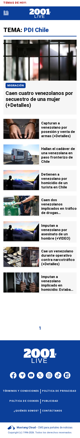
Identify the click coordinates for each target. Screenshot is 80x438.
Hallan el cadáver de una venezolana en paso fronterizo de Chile (58, 155)
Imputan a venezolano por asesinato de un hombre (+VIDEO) (55, 231)
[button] (6, 13)
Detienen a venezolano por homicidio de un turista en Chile (54, 180)
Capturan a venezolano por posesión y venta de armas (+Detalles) (58, 129)
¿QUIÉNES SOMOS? (26, 410)
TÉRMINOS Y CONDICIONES (21, 391)
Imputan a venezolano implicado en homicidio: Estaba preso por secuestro (58, 285)
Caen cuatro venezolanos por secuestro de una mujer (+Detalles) (39, 99)
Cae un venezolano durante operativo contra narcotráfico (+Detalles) (58, 257)
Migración (15, 85)
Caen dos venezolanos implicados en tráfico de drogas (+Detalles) (59, 208)
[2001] (40, 13)
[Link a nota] (40, 60)
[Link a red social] (13, 375)
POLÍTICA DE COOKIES (24, 401)
